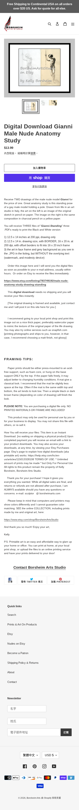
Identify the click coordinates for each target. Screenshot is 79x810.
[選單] (73, 24)
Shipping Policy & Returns (23, 662)
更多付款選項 (39, 186)
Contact (12, 681)
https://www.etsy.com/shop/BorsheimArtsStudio (31, 519)
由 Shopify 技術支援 (51, 798)
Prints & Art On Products (22, 624)
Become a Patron (17, 653)
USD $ (49, 755)
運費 (33, 153)
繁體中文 (29, 755)
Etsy (10, 633)
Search (11, 614)
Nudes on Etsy (16, 643)
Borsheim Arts (33, 798)
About (10, 672)
